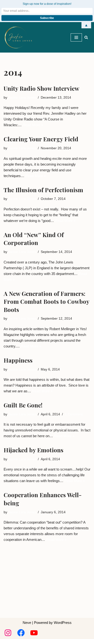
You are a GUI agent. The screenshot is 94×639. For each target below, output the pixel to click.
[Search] (86, 37)
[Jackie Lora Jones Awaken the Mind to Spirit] (18, 37)
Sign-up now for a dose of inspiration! (47, 4)
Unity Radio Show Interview (41, 88)
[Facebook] (21, 632)
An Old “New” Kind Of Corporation (34, 239)
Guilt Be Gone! (23, 405)
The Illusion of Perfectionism (43, 190)
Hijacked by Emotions (33, 450)
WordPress (63, 623)
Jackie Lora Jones (22, 97)
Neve (27, 623)
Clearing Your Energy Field (41, 139)
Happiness (18, 360)
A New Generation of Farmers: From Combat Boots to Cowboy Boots (46, 301)
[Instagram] (8, 632)
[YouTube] (34, 632)
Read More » (33, 125)
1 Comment (74, 414)
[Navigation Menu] (76, 37)
